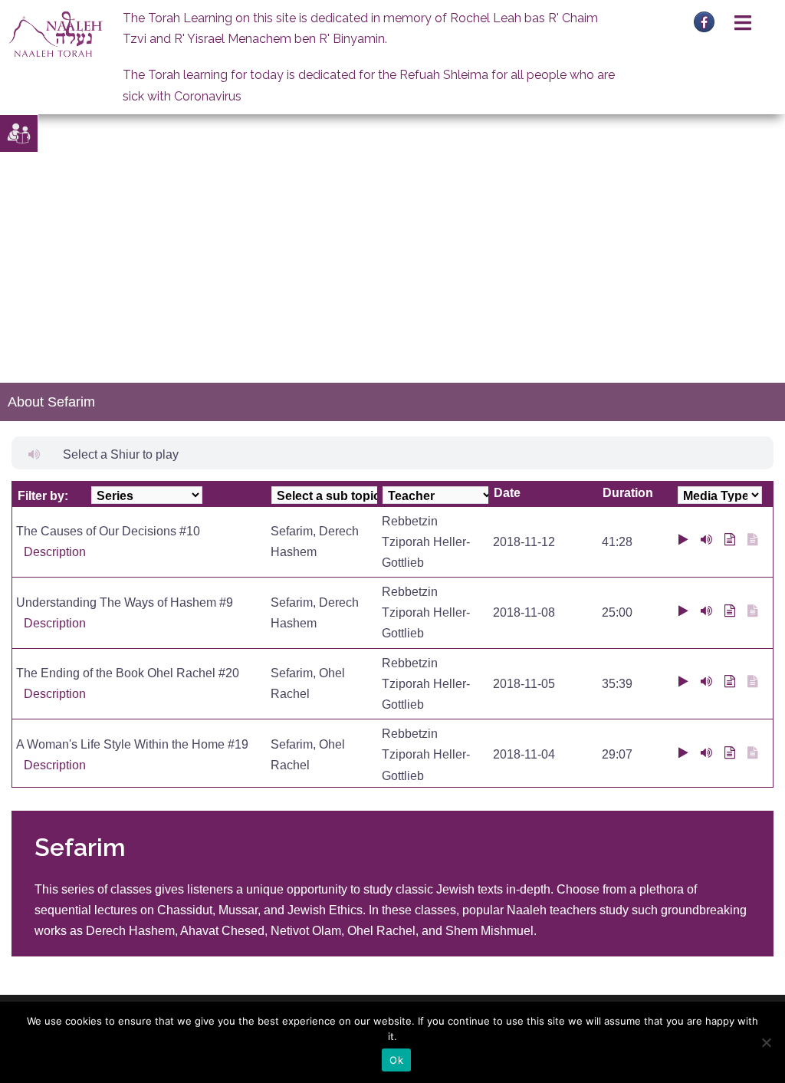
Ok (396, 1060)
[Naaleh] (55, 33)
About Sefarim (51, 402)
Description (55, 551)
